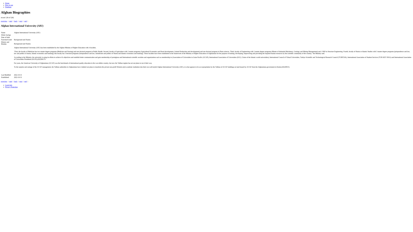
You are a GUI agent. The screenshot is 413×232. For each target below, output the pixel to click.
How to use (9, 5)
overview (4, 21)
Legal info (8, 85)
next (20, 21)
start (10, 21)
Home (7, 3)
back (15, 21)
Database (8, 7)
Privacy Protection (11, 87)
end (25, 21)
